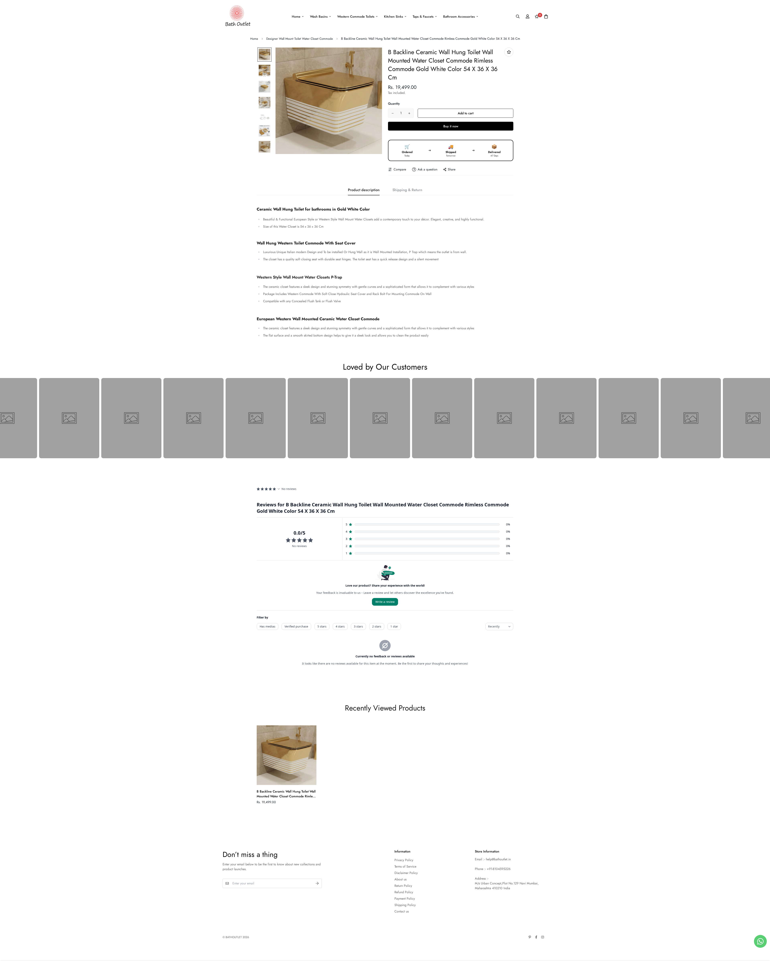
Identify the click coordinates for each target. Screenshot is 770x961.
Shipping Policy (405, 905)
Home (296, 16)
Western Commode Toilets (355, 16)
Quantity (394, 103)
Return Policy (403, 885)
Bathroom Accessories (459, 16)
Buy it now (450, 126)
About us (400, 879)
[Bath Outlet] (237, 16)
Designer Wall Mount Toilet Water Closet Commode (299, 38)
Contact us (401, 911)
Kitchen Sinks (393, 16)
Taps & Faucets (423, 16)
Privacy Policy (403, 860)
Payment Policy (404, 898)
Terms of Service (405, 866)
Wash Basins (319, 16)
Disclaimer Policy (406, 873)
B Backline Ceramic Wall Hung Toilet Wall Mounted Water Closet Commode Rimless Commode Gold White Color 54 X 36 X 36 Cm (286, 794)
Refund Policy (403, 892)
